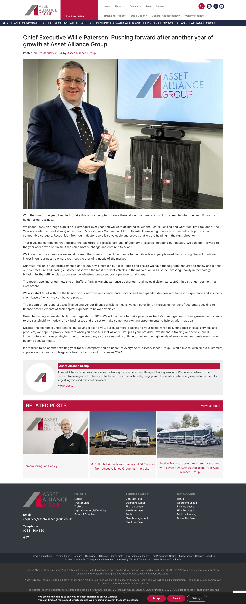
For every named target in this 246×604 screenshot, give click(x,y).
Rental (129, 514)
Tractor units (82, 502)
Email (27, 514)
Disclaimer (90, 556)
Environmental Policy (137, 556)
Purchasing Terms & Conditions (134, 559)
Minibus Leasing (186, 514)
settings (133, 600)
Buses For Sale (186, 518)
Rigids (78, 498)
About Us (120, 6)
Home (107, 6)
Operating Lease (136, 502)
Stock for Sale (134, 522)
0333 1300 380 (33, 530)
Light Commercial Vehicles (90, 510)
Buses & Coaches (85, 514)
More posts (65, 385)
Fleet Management (137, 518)
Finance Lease (134, 506)
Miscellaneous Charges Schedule (197, 556)
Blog (148, 6)
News (14, 23)
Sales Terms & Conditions (167, 559)
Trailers (78, 506)
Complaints (117, 556)
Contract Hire (134, 498)
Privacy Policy (63, 556)
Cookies (77, 556)
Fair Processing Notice (163, 556)
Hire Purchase (134, 510)
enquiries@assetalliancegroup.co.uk (47, 519)
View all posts (210, 405)
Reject (176, 598)
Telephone (30, 526)
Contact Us (135, 6)
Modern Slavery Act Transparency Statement (89, 559)
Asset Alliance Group (81, 53)
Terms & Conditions (42, 556)
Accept (156, 598)
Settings (197, 598)
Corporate (30, 23)
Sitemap (103, 556)
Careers (160, 6)
